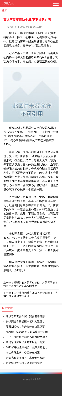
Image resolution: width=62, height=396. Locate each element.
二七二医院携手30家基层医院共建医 (27, 337)
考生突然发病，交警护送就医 (23, 352)
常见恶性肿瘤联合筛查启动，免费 (25, 342)
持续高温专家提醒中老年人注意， (25, 321)
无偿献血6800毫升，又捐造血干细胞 (27, 331)
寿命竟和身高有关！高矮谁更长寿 (25, 357)
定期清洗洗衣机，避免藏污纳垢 (24, 362)
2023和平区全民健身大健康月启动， (27, 347)
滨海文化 (8, 3)
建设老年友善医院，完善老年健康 (25, 316)
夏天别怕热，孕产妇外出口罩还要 (25, 326)
